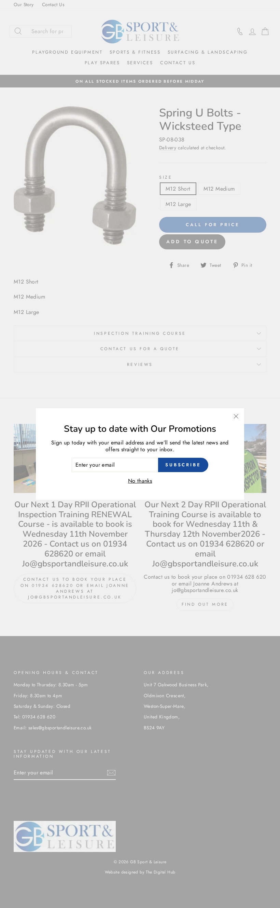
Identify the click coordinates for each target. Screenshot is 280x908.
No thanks (140, 480)
